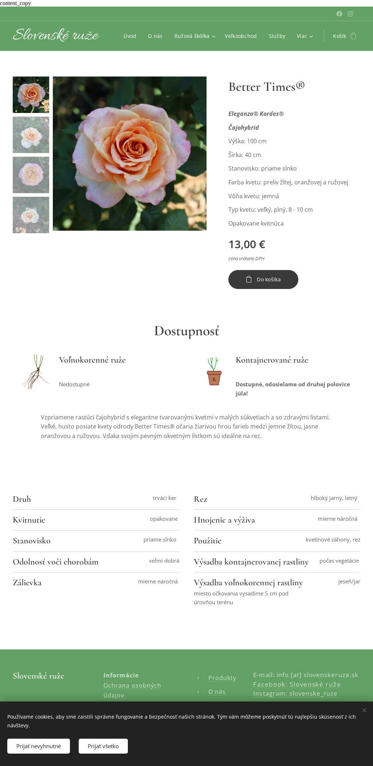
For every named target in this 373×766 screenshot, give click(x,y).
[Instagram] (350, 14)
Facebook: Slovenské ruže (297, 684)
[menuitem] (132, 36)
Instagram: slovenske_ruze (295, 693)
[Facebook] (339, 14)
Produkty (222, 678)
